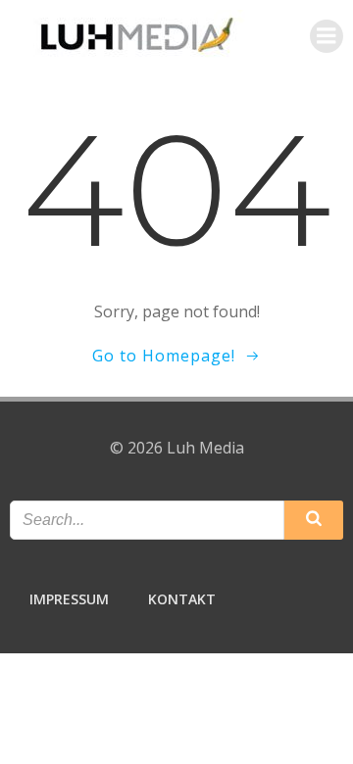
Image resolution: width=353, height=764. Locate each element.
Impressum (69, 599)
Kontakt (182, 599)
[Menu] (326, 36)
